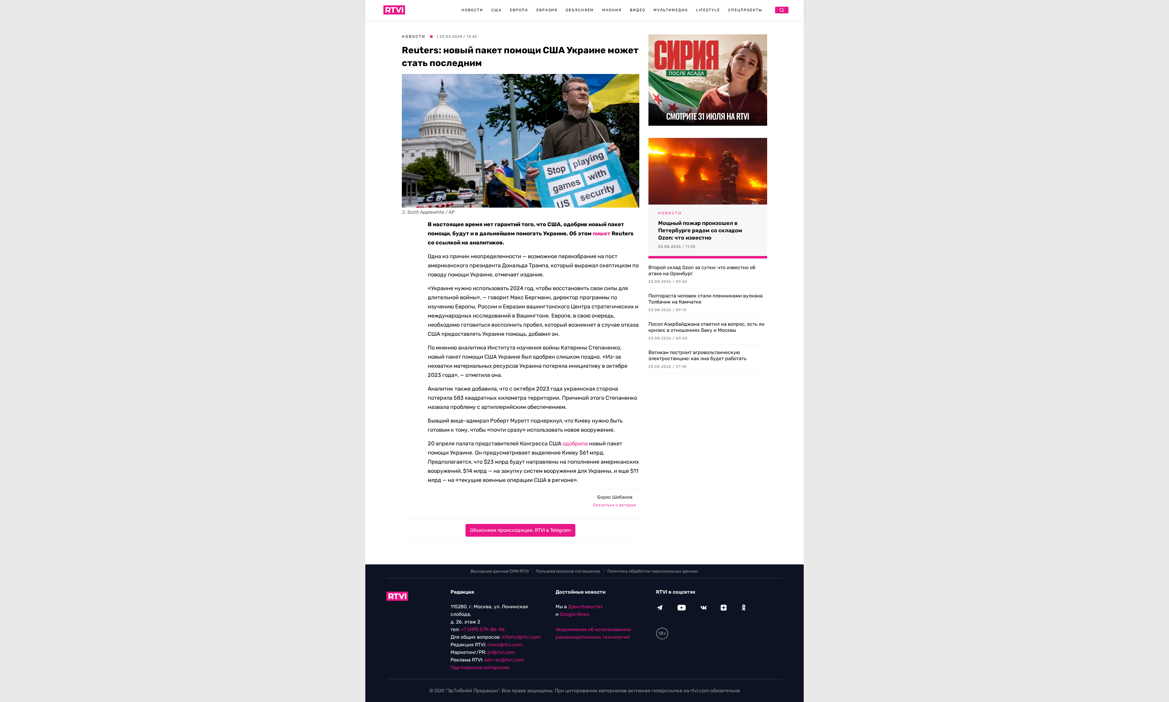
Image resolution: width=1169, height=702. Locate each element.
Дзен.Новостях (585, 606)
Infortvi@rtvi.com (521, 637)
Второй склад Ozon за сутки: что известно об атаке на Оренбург (701, 270)
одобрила (575, 443)
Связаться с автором (614, 505)
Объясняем (580, 10)
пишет (601, 233)
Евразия (546, 10)
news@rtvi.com (504, 645)
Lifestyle (708, 10)
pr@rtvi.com (501, 652)
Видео (637, 10)
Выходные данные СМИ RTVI (500, 571)
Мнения (612, 10)
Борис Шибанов (614, 497)
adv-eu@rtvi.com (504, 660)
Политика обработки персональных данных (652, 571)
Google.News (574, 614)
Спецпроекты (745, 10)
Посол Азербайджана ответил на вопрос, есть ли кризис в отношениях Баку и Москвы (706, 327)
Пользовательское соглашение (568, 571)
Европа (519, 10)
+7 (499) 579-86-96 (483, 629)
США (496, 10)
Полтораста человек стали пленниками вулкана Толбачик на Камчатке (705, 299)
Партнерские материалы (480, 667)
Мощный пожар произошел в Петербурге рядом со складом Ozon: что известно (700, 230)
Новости (472, 10)
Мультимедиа (671, 10)
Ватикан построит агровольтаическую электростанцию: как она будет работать (697, 355)
